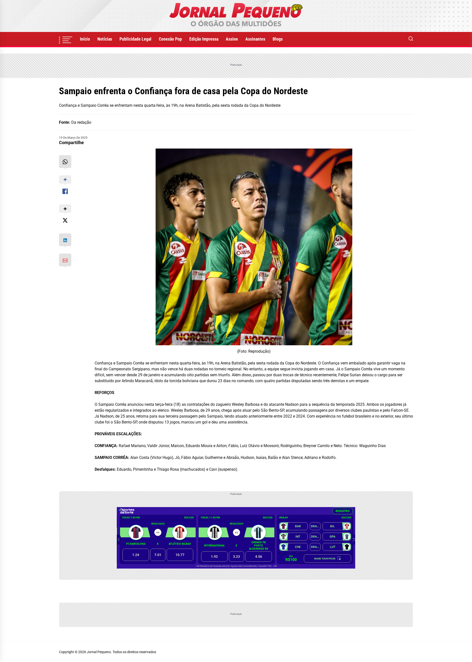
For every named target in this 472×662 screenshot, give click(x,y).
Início (85, 39)
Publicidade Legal (135, 39)
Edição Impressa (203, 39)
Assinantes (255, 39)
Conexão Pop (170, 39)
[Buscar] (411, 39)
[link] (236, 16)
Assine (232, 39)
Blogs (278, 39)
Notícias (104, 39)
